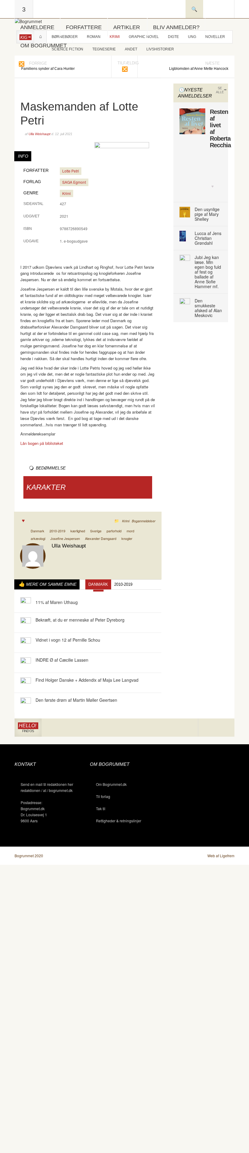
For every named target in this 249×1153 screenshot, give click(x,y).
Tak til (100, 808)
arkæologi (38, 538)
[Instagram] (207, 727)
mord (130, 530)
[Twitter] (225, 727)
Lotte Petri (70, 170)
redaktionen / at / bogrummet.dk (47, 790)
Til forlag (103, 796)
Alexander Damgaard (100, 538)
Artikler (126, 27)
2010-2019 (57, 530)
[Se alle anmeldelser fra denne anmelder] (32, 555)
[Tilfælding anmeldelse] (21, 64)
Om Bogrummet (43, 46)
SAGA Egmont (74, 182)
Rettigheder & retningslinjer (118, 820)
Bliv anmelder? (176, 27)
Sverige (95, 530)
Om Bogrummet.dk (111, 784)
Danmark (37, 530)
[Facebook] (216, 727)
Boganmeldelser (143, 521)
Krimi (66, 193)
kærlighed (77, 530)
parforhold (114, 530)
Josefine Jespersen (65, 538)
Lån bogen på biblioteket (41, 443)
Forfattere (84, 27)
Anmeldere (37, 27)
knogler (126, 538)
